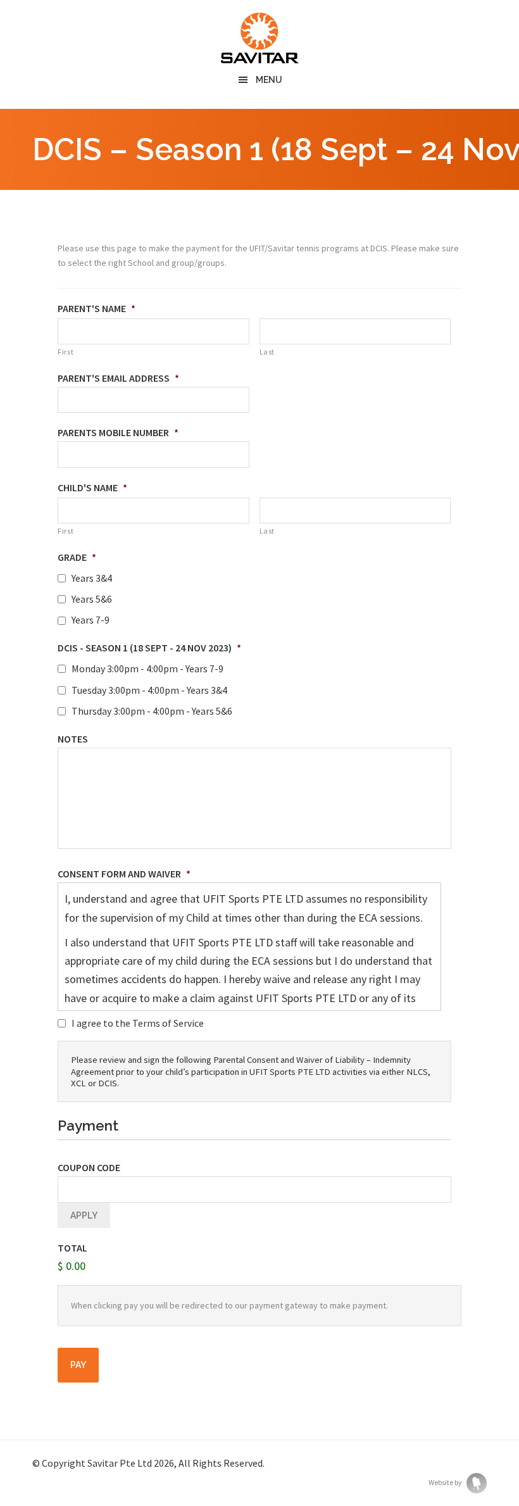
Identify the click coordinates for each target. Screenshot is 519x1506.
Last (267, 351)
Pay (78, 1365)
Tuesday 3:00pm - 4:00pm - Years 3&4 (149, 690)
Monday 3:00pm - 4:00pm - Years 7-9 (147, 669)
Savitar (259, 38)
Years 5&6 (92, 599)
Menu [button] (269, 80)
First (65, 351)
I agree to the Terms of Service (138, 1023)
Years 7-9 (90, 620)
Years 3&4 (92, 578)
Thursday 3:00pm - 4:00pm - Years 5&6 (152, 711)
